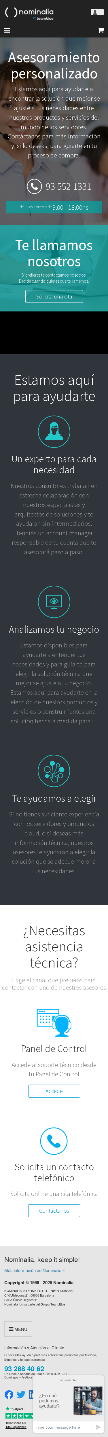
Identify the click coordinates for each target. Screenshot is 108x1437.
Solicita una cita (54, 296)
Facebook (9, 1395)
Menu (20, 1329)
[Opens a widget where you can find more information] (68, 1404)
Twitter (21, 1395)
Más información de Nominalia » (34, 1270)
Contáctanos (54, 1210)
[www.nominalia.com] (29, 13)
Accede (54, 1090)
